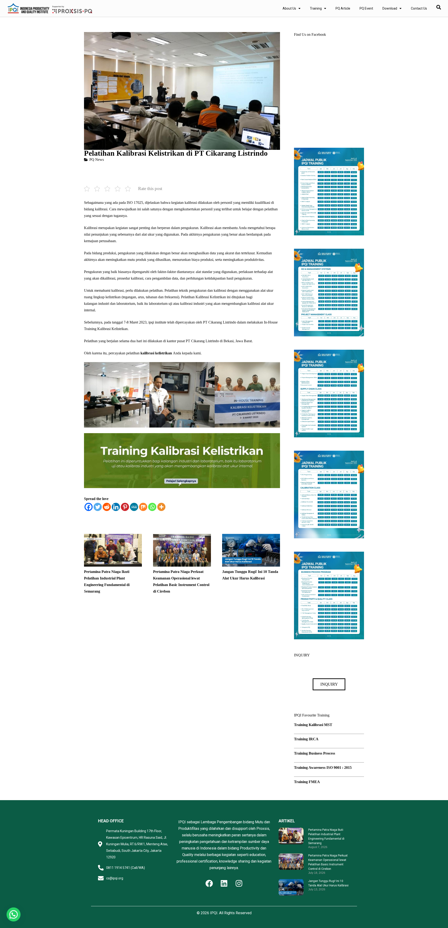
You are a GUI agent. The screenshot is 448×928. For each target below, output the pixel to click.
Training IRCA (306, 739)
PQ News (96, 160)
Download (389, 8)
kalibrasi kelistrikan (156, 353)
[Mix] (143, 507)
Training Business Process (314, 753)
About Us (289, 8)
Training (316, 8)
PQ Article (343, 8)
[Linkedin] (116, 507)
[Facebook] (88, 507)
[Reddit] (107, 507)
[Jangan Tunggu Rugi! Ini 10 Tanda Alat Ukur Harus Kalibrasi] (251, 537)
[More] (161, 507)
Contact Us (419, 8)
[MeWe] (134, 507)
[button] (14, 914)
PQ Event (366, 8)
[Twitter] (98, 507)
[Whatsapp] (152, 507)
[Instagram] (238, 883)
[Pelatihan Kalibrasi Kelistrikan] (116, 395)
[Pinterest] (125, 507)
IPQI (213, 913)
